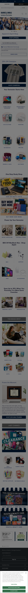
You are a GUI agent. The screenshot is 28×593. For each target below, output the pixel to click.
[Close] (25, 573)
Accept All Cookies (14, 590)
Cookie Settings (14, 584)
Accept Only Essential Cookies (14, 587)
